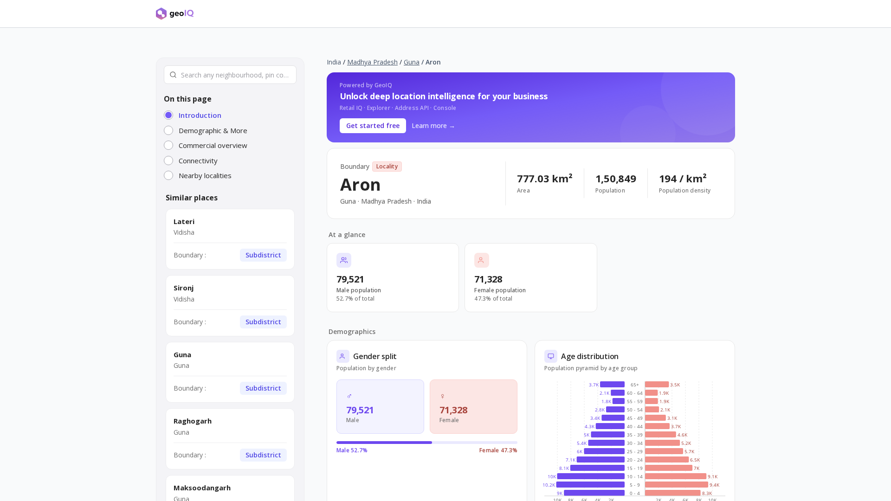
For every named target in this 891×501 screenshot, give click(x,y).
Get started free (373, 125)
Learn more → (433, 125)
